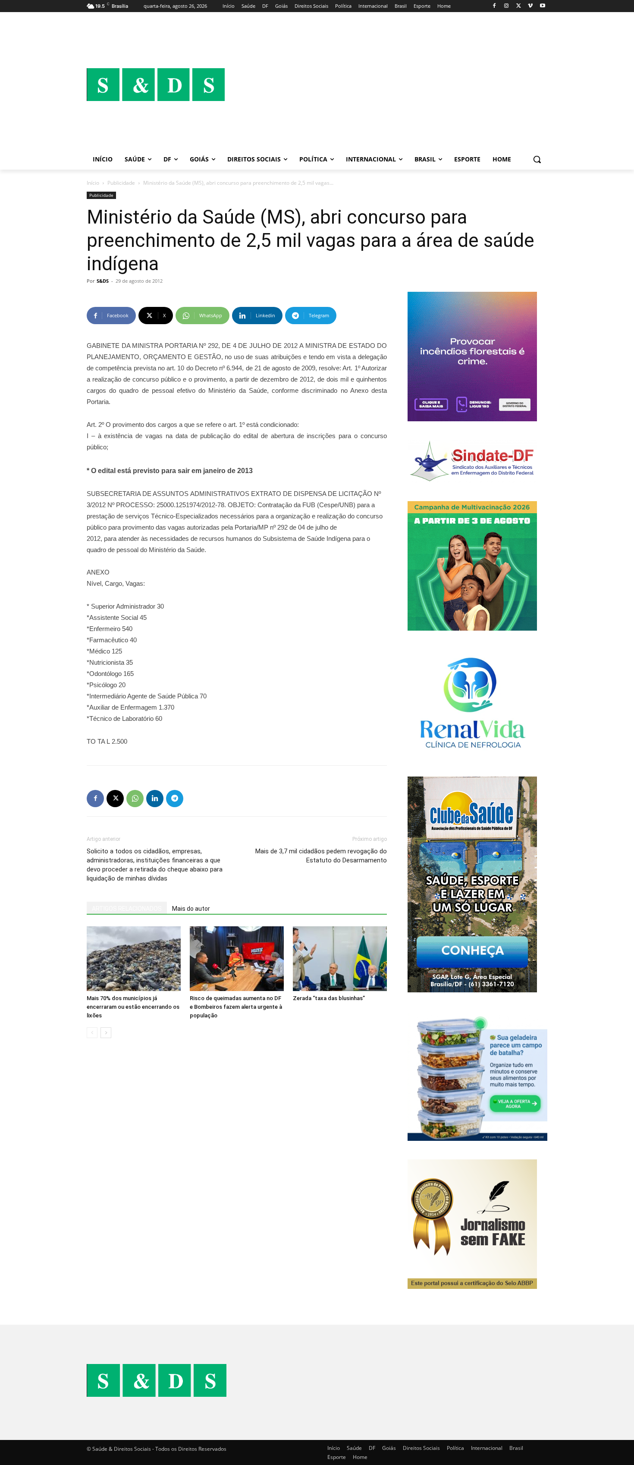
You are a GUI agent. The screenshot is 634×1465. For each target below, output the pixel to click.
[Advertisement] (386, 84)
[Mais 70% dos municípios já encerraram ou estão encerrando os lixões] (134, 958)
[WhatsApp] (135, 798)
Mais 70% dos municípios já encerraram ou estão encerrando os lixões (133, 1007)
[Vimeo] (530, 6)
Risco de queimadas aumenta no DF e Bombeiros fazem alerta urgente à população (236, 1007)
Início (93, 182)
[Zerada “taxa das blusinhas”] (340, 958)
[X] (519, 6)
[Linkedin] (154, 798)
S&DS (103, 281)
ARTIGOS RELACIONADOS (127, 908)
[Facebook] (494, 6)
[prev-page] (92, 1032)
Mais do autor (191, 908)
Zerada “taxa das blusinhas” (329, 998)
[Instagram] (507, 6)
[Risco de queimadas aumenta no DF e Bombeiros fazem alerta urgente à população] (237, 958)
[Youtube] (542, 6)
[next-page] (105, 1032)
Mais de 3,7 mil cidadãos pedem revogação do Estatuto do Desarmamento (321, 855)
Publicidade (121, 182)
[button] (537, 159)
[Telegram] (174, 798)
